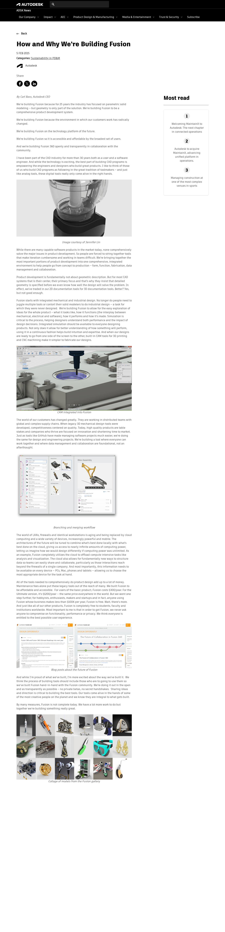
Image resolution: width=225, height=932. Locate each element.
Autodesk (31, 66)
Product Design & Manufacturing (93, 17)
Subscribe (193, 17)
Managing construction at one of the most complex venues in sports (187, 182)
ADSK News (23, 10)
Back (24, 33)
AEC (63, 17)
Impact (48, 17)
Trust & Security (169, 17)
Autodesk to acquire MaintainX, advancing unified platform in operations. (186, 155)
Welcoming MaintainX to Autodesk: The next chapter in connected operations (187, 128)
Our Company (27, 17)
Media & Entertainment (136, 17)
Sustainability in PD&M (45, 58)
